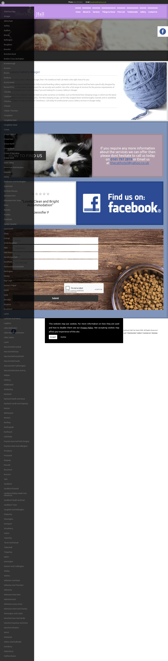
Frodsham (8, 219)
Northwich (8, 432)
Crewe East (8, 139)
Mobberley (8, 389)
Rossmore (8, 470)
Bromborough (9, 63)
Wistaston (8, 637)
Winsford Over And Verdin (14, 618)
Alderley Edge (9, 11)
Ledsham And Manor (12, 319)
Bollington (8, 40)
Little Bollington (10, 328)
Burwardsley (9, 87)
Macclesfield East (11, 352)
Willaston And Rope (12, 580)
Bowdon (7, 49)
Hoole (6, 290)
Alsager (7, 16)
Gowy (6, 233)
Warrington (8, 561)
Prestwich (8, 455)
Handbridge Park (10, 257)
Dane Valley (9, 163)
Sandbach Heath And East (14, 500)
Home (78, 12)
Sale (5, 479)
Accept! (53, 337)
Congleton (8, 115)
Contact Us (152, 12)
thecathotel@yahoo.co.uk (98, 2)
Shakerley (8, 514)
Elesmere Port (9, 196)
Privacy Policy (86, 328)
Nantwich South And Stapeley (16, 404)
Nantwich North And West (14, 399)
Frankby (7, 215)
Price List (121, 12)
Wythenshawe (10, 656)
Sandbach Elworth (11, 489)
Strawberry (8, 528)
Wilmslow (8, 590)
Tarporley (8, 538)
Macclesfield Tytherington (15, 366)
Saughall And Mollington (14, 510)
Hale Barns (8, 252)
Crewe (6, 130)
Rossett (7, 465)
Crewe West (9, 158)
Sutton (6, 533)
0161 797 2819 (77, 2)
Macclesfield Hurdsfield (14, 356)
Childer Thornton (11, 111)
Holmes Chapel (10, 285)
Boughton (8, 45)
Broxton (7, 68)
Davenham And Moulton (14, 167)
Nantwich (8, 394)
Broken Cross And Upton (14, 59)
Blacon (7, 35)
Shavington (8, 519)
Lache (6, 314)
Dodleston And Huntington (15, 182)
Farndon (7, 210)
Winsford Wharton (11, 628)
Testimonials (132, 12)
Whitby (7, 571)
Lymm (6, 342)
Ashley (7, 26)
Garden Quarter (10, 224)
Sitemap (155, 333)
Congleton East (10, 120)
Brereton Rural (10, 54)
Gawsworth (8, 229)
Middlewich (8, 385)
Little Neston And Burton (14, 333)
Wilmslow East (10, 599)
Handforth (8, 262)
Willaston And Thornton (13, 585)
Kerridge (7, 300)
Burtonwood (9, 82)
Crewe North (9, 144)
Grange (7, 238)
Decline (63, 337)
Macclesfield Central (12, 347)
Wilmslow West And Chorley (15, 609)
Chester (7, 106)
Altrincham (8, 21)
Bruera (6, 73)
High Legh (8, 281)
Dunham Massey (10, 191)
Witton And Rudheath (12, 642)
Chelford (7, 97)
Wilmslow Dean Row (12, 595)
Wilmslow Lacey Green (13, 604)
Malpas (7, 375)
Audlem (7, 30)
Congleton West (10, 125)
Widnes (7, 576)
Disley (6, 177)
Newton (7, 418)
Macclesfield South (12, 361)
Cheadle (7, 92)
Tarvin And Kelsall (11, 543)
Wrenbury (8, 647)
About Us (86, 12)
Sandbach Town (10, 505)
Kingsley (7, 304)
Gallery (143, 12)
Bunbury (7, 78)
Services (96, 12)
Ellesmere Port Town (12, 200)
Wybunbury (8, 651)
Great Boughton (10, 243)
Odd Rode (8, 437)
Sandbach (8, 484)
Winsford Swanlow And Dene (16, 623)
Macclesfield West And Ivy (15, 370)
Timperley (8, 552)
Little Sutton (9, 337)
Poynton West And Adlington (16, 446)
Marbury (7, 380)
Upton (6, 557)
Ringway (7, 460)
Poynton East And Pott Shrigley (16, 441)
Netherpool (8, 413)
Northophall (9, 427)
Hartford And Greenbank (14, 267)
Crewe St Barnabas (11, 153)
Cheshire (7, 101)
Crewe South (9, 148)
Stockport (8, 524)
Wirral (6, 632)
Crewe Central (10, 134)
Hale (6, 248)
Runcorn (7, 474)
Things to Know (108, 12)
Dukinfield (8, 186)
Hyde (6, 295)
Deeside (7, 172)
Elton (6, 205)
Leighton (7, 323)
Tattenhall (8, 547)
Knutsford (8, 309)
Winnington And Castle (13, 613)
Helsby (7, 276)
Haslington (8, 271)
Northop (7, 422)
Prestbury (8, 451)
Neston (7, 408)
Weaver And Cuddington (14, 566)
